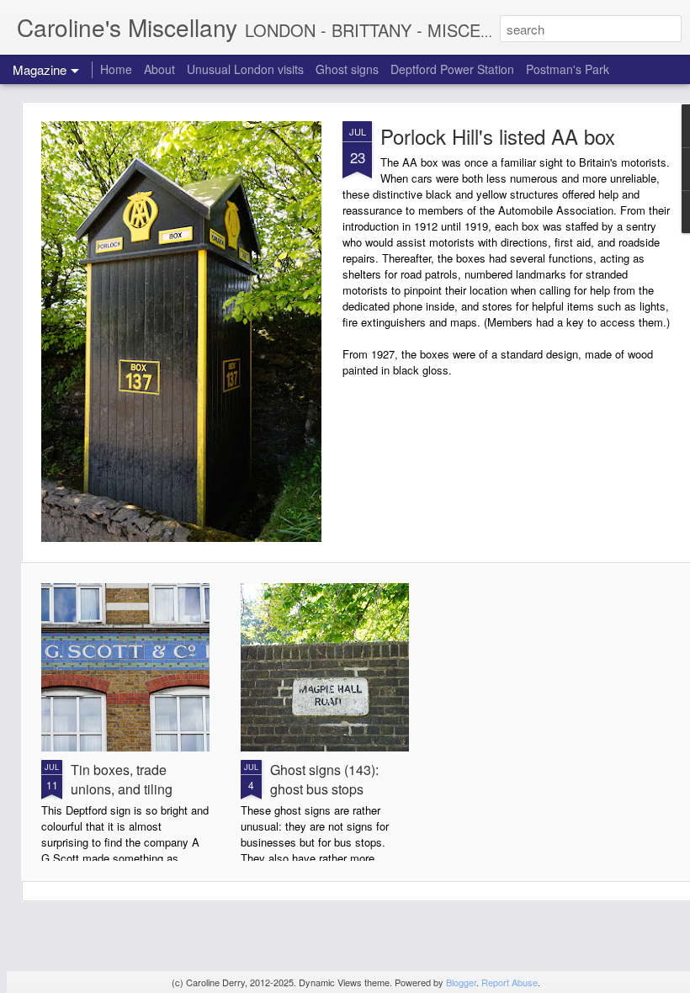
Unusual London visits (245, 69)
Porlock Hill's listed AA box (497, 136)
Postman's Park (567, 69)
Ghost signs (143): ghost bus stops (324, 779)
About (159, 69)
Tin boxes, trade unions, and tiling (121, 779)
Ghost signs (347, 69)
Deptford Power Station (452, 69)
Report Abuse (509, 982)
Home (116, 69)
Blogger (461, 982)
